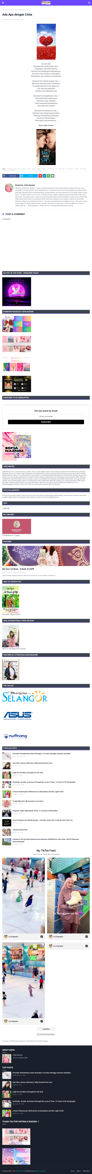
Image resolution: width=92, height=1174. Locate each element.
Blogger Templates (40, 1171)
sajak (76, 169)
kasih (38, 169)
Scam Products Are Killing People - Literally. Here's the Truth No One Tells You (43, 820)
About (79, 1171)
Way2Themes (19, 1171)
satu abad (10, 10)
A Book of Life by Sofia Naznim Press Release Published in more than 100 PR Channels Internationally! (46, 840)
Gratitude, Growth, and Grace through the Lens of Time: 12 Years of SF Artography (44, 782)
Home (4, 10)
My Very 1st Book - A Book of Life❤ (18, 569)
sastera (4, 170)
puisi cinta (62, 169)
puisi (56, 169)
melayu (43, 169)
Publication (86, 1171)
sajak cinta (83, 169)
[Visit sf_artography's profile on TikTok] (6, 936)
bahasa (24, 169)
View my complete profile (20, 1058)
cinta (29, 169)
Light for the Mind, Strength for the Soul (28, 773)
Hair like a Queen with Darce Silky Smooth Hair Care (32, 763)
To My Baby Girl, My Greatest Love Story (28, 801)
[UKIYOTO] (46, 556)
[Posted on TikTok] (41, 936)
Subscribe (46, 422)
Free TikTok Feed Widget (46, 1034)
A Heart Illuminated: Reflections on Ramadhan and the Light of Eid (38, 792)
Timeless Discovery (20, 830)
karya (33, 169)
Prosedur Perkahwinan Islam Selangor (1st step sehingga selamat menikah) (42, 753)
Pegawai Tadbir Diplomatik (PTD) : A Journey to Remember (35, 811)
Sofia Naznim (8, 19)
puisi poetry (70, 169)
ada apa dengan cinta (13, 169)
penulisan (50, 169)
